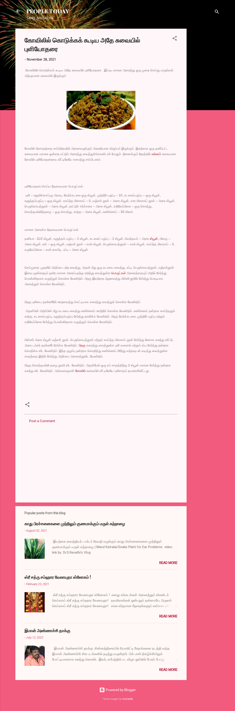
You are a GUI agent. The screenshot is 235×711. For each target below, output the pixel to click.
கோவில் (80, 371)
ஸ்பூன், (154, 238)
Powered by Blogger (120, 690)
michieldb (127, 698)
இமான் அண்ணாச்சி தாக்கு (47, 630)
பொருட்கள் (118, 273)
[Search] (217, 13)
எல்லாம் (156, 154)
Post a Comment (42, 421)
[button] (174, 39)
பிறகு (82, 345)
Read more (168, 563)
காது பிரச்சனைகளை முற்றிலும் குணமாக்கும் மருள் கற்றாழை (75, 523)
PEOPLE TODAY (47, 11)
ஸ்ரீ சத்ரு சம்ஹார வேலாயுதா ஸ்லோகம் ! (58, 577)
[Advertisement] (205, 97)
